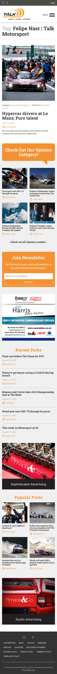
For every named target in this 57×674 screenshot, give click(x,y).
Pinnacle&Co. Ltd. (28, 670)
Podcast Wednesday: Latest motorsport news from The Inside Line (42, 193)
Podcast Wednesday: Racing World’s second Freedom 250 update (12, 228)
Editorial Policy (10, 652)
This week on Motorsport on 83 (20, 427)
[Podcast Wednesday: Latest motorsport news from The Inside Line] (42, 178)
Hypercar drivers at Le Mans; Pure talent (25, 116)
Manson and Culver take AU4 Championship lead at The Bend (28, 393)
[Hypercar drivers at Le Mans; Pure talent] (28, 73)
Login (52, 3)
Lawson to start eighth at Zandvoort (13, 526)
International (16, 105)
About (21, 643)
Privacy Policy (26, 652)
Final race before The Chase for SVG (23, 356)
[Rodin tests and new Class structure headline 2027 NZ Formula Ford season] (42, 513)
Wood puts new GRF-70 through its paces (13, 192)
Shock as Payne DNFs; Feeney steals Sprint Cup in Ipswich (42, 562)
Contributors (9, 643)
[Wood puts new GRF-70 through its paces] (14, 178)
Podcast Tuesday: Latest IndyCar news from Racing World (42, 228)
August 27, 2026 (9, 380)
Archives (7, 647)
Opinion (26, 105)
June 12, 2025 (8, 123)
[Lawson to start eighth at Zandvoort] (14, 513)
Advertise (19, 647)
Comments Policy (43, 652)
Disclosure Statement (36, 647)
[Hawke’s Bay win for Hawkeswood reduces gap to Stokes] (14, 547)
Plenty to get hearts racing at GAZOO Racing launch (28, 374)
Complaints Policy (11, 656)
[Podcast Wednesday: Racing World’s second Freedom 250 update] (14, 213)
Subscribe (42, 643)
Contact (31, 643)
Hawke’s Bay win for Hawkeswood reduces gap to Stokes (14, 562)
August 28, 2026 (9, 360)
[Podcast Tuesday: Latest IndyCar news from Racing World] (42, 213)
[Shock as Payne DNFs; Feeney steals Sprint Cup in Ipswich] (42, 547)
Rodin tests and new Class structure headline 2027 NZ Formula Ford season (42, 527)
